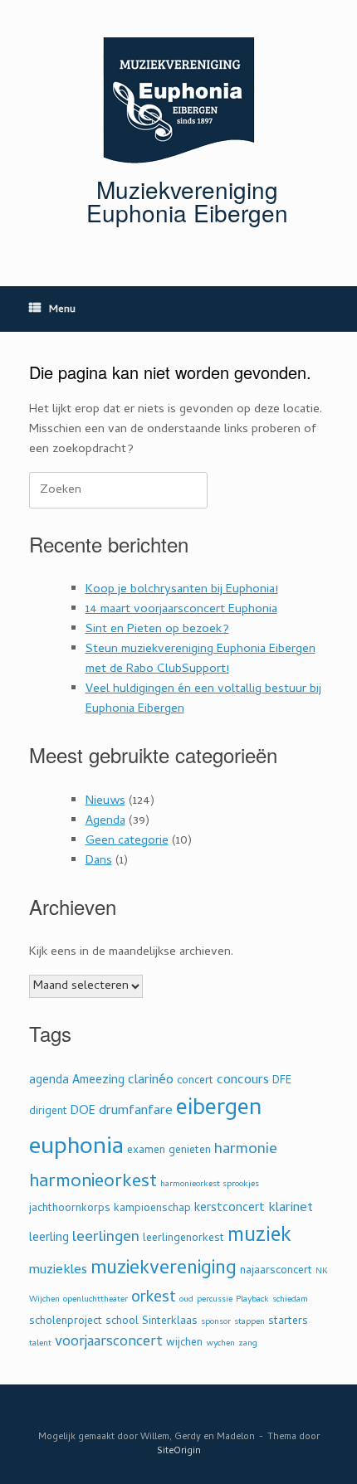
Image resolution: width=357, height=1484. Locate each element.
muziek (259, 1236)
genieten (190, 1151)
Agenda (105, 821)
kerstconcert (229, 1209)
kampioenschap (152, 1209)
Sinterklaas (170, 1322)
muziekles (58, 1270)
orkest (153, 1298)
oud (186, 1299)
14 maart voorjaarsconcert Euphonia (181, 610)
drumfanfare (136, 1111)
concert (195, 1081)
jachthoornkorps (69, 1209)
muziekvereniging (163, 1269)
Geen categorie (127, 841)
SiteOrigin (179, 1451)
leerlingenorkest (183, 1239)
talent (40, 1343)
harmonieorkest (93, 1182)
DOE (83, 1112)
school (122, 1322)
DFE (281, 1081)
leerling (49, 1239)
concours (243, 1080)
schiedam (290, 1299)
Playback (252, 1299)
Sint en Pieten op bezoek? (157, 630)
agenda (49, 1081)
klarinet (290, 1208)
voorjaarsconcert (109, 1343)
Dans (99, 861)
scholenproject (65, 1322)
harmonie (245, 1150)
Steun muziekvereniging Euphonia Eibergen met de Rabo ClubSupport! (200, 659)
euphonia (76, 1148)
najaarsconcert (276, 1271)
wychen (220, 1343)
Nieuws (105, 801)
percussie (214, 1299)
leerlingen (105, 1238)
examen (146, 1151)
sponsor (216, 1322)
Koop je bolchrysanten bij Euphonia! (182, 590)
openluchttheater (95, 1299)
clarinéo (151, 1080)
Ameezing (98, 1081)
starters (288, 1322)
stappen (249, 1322)
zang (247, 1343)
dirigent (48, 1112)
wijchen (184, 1343)
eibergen (219, 1110)
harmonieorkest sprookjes (209, 1184)
